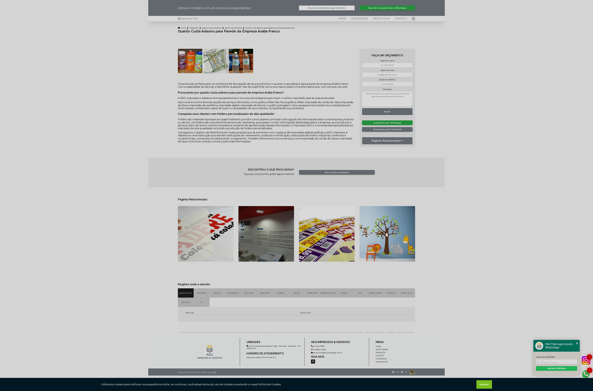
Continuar (484, 384)
